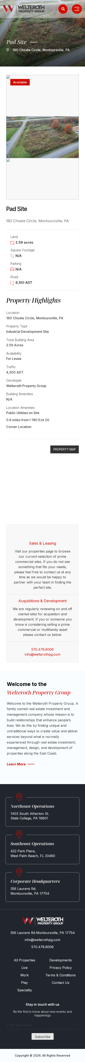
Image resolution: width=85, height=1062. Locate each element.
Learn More (16, 764)
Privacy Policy (61, 968)
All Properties (24, 960)
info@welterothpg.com (42, 654)
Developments (60, 960)
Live (24, 968)
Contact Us (60, 983)
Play (24, 983)
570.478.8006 (42, 649)
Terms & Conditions (60, 975)
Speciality (24, 990)
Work (24, 975)
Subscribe (42, 1037)
